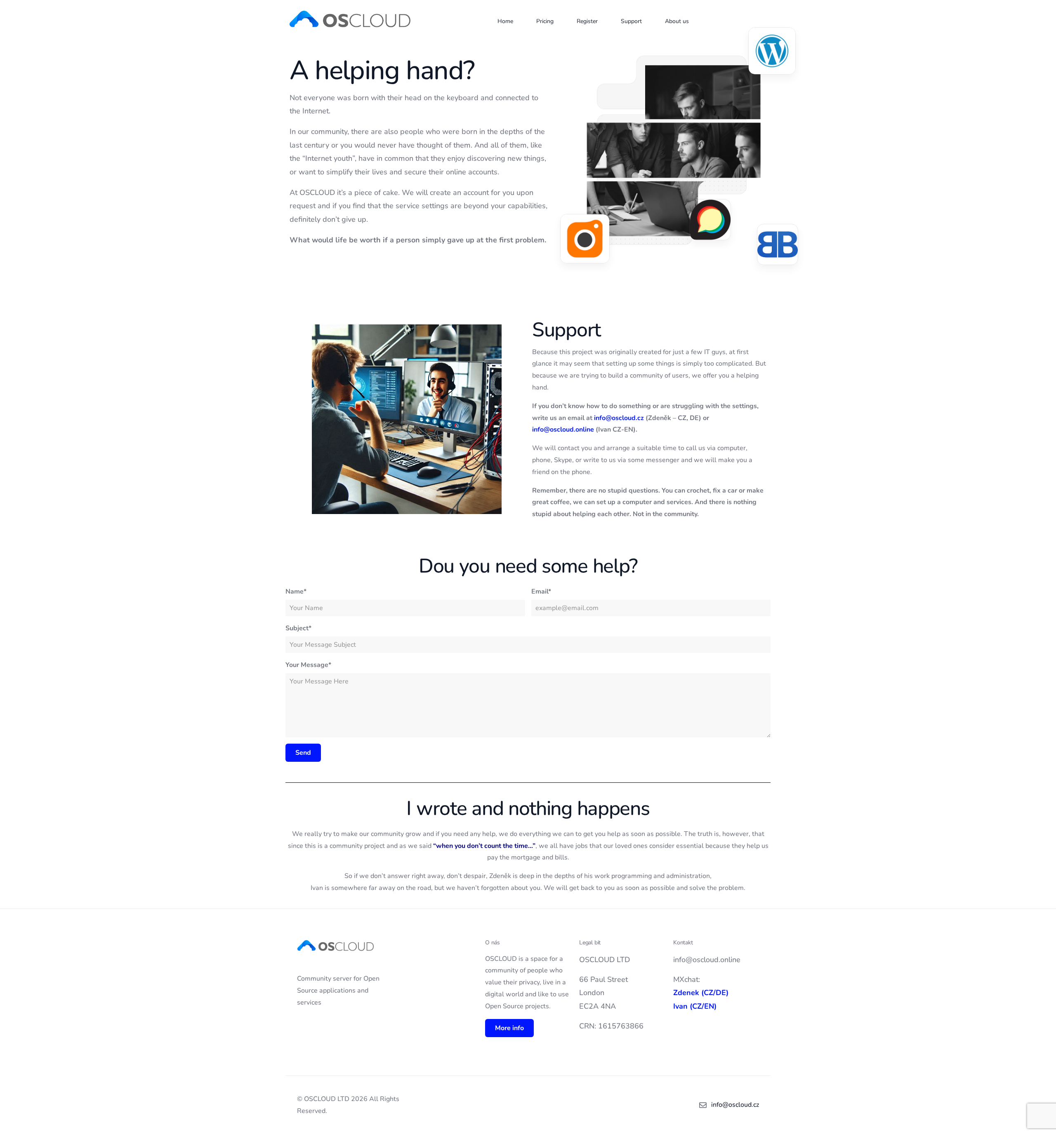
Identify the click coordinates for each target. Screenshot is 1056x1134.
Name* (295, 591)
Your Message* (308, 664)
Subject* (298, 628)
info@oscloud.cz (619, 418)
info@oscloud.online (563, 429)
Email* (541, 591)
